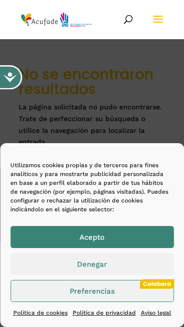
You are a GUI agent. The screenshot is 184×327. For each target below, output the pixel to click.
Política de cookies (40, 312)
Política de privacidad (104, 312)
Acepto (92, 237)
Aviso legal (156, 312)
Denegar (92, 264)
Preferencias (92, 291)
